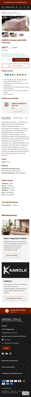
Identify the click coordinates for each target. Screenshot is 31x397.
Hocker (9, 12)
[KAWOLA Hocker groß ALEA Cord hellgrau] (10, 75)
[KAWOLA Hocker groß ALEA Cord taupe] (25, 75)
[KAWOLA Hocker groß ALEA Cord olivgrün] (13, 75)
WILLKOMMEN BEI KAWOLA (14, 298)
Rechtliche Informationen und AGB (10, 392)
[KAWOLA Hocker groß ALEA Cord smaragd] (20, 75)
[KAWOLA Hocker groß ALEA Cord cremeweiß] (3, 75)
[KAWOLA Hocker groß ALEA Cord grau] (5, 75)
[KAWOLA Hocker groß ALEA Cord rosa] (15, 75)
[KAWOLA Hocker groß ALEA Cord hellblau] (8, 75)
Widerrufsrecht (5, 391)
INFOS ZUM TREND (11, 255)
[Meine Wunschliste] (24, 7)
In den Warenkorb (21, 60)
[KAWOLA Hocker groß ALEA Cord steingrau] (23, 75)
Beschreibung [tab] (6, 118)
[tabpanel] (15, 165)
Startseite (4, 12)
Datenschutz (14, 391)
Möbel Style (8, 388)
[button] (28, 7)
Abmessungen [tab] (18, 118)
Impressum (21, 391)
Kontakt (6, 348)
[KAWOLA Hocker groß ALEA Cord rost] (18, 75)
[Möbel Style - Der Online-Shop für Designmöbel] (10, 7)
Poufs (14, 12)
